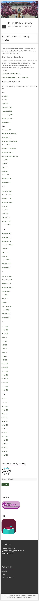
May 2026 (5, 100)
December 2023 (7, 233)
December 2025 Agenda (9, 133)
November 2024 (7, 195)
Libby (3, 574)
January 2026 (6, 122)
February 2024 (6, 221)
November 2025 (7, 137)
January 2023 (6, 267)
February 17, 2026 (7, 115)
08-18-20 (5, 414)
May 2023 (5, 252)
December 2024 (7, 191)
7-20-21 (4, 360)
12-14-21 (5, 326)
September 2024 (7, 202)
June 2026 (5, 96)
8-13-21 (4, 352)
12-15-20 (5, 399)
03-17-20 (5, 455)
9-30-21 (4, 337)
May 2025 (5, 167)
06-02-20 (5, 421)
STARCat (4, 571)
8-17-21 (4, 349)
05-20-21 (5, 367)
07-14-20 (5, 417)
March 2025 (5, 175)
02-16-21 (5, 386)
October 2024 (6, 198)
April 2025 (5, 171)
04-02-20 (5, 451)
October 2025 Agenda (9, 148)
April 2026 (5, 103)
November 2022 (7, 280)
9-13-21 (4, 345)
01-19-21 (5, 390)
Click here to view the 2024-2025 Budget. (15, 77)
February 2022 (6, 313)
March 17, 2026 (7, 107)
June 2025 (5, 160)
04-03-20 (5, 447)
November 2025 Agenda (9, 141)
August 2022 (6, 291)
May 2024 (5, 210)
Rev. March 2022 (7, 306)
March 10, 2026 (7, 111)
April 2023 (5, 256)
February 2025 (6, 178)
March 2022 (5, 310)
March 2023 (5, 260)
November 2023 (7, 237)
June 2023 (5, 248)
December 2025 (7, 130)
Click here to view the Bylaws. (11, 74)
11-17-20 (5, 402)
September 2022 (7, 287)
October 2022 (6, 283)
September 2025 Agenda (10, 156)
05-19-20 (5, 425)
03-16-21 (5, 375)
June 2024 (5, 206)
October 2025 (6, 145)
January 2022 (6, 317)
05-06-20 (5, 429)
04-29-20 (5, 432)
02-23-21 (5, 382)
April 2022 (5, 302)
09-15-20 (5, 410)
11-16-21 (5, 330)
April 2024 (5, 213)
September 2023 (7, 245)
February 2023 (6, 263)
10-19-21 (5, 334)
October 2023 (6, 241)
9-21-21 (4, 341)
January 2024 (6, 225)
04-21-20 (5, 436)
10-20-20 (5, 406)
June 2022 (5, 295)
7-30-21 (4, 356)
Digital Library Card (7, 577)
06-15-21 (5, 364)
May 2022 (5, 298)
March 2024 (5, 217)
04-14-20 (5, 440)
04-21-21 (5, 371)
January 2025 (6, 182)
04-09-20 (5, 444)
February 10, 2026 (7, 118)
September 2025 (7, 152)
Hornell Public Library (19, 23)
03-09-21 (5, 379)
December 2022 (7, 276)
